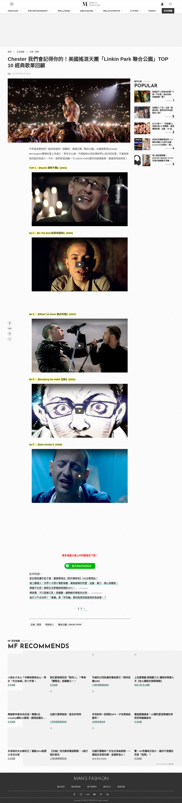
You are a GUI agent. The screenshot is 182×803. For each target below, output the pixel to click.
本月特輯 (168, 11)
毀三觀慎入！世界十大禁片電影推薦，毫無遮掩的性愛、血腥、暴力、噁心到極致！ (74, 583)
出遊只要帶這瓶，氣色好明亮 (65, 714)
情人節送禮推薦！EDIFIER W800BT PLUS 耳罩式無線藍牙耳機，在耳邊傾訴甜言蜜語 (162, 158)
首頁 (9, 52)
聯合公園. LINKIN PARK (70, 625)
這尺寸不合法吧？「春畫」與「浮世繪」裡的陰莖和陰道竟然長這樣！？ (68, 597)
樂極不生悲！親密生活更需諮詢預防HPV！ (52, 588)
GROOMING (86, 11)
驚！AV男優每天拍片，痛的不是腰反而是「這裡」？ (153, 753)
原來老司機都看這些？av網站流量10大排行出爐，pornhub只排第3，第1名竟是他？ (162, 142)
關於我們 (61, 787)
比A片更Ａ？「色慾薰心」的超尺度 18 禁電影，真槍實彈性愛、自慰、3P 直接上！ (163, 126)
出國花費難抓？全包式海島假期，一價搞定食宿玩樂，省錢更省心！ (111, 753)
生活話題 (20, 52)
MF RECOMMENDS (38, 646)
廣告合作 (107, 787)
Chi (9, 74)
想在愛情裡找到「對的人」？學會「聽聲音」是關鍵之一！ (68, 679)
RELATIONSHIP (111, 11)
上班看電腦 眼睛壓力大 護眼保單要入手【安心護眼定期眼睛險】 (154, 679)
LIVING (134, 11)
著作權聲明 (92, 787)
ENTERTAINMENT (38, 11)
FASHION (13, 11)
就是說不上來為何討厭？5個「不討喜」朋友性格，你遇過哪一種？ (163, 94)
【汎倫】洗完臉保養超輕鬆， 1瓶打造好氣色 (69, 753)
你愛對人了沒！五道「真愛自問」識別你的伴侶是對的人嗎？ (162, 110)
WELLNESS (64, 11)
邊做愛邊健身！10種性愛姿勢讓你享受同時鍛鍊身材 (153, 716)
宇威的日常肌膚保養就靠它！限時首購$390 (111, 679)
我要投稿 (121, 787)
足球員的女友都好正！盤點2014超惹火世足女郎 (27, 753)
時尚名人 (49, 625)
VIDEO (152, 11)
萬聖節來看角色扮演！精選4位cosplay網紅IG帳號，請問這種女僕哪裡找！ (27, 716)
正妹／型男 (34, 52)
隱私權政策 (76, 787)
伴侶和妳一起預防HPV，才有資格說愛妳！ (111, 716)
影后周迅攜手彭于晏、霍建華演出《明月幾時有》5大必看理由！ (64, 578)
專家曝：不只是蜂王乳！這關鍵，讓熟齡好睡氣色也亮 (58, 592)
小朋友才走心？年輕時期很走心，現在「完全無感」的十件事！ (27, 679)
